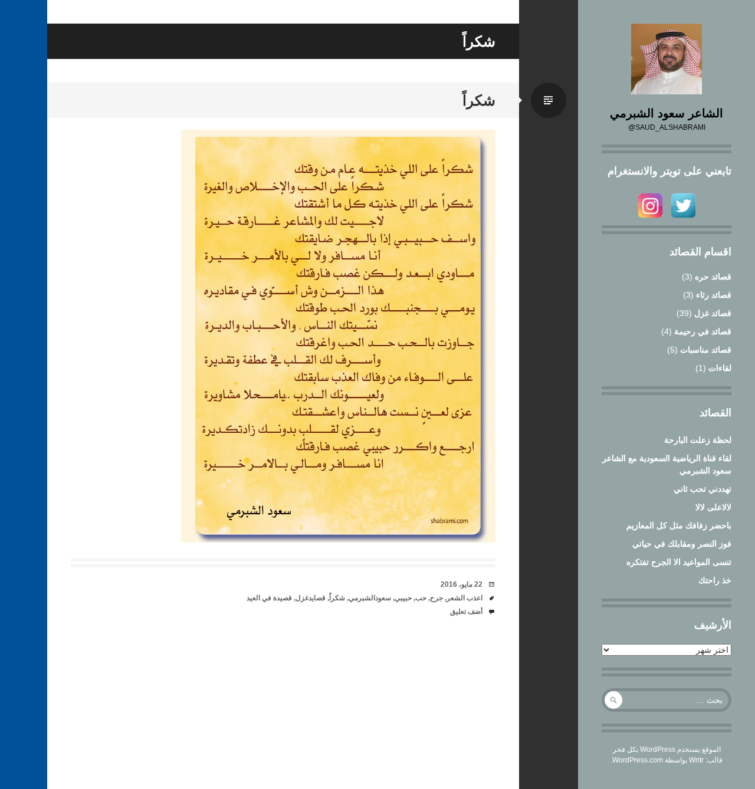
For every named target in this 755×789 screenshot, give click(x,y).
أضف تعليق (466, 611)
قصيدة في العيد (269, 598)
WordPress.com (637, 760)
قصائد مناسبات (705, 349)
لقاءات (719, 368)
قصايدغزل (311, 598)
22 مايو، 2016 (461, 584)
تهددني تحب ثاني (702, 489)
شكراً (478, 100)
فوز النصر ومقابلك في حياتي (681, 543)
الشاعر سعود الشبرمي (666, 113)
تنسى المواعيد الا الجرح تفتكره (678, 562)
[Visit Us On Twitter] (683, 218)
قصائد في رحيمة (702, 331)
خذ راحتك (714, 580)
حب (420, 598)
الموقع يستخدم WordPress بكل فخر (667, 749)
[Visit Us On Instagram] (650, 218)
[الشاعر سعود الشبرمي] (666, 59)
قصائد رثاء (713, 295)
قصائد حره (713, 276)
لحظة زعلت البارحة (697, 440)
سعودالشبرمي (370, 598)
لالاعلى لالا (713, 507)
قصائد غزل (712, 313)
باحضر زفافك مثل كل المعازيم (678, 525)
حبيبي (403, 598)
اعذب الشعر (464, 598)
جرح (436, 598)
